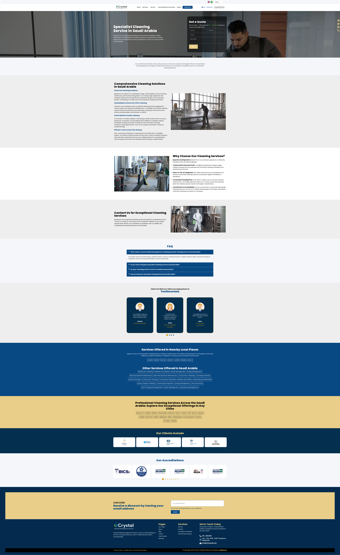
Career (161, 534)
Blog (160, 531)
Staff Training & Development (152, 387)
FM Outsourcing (197, 383)
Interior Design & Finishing (146, 383)
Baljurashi (163, 417)
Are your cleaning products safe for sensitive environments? (152, 269)
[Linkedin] (338, 20)
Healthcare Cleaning (145, 371)
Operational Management (189, 387)
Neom (178, 413)
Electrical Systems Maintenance (141, 375)
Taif (189, 413)
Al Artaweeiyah (188, 417)
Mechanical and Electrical (203, 379)
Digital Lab (223, 550)
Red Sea (163, 360)
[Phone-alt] (338, 30)
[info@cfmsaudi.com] (200, 543)
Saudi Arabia (162, 413)
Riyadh (156, 360)
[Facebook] (338, 27)
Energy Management (194, 371)
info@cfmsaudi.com (209, 543)
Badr (169, 417)
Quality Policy (128, 550)
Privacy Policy (118, 550)
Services (145, 7)
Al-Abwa (198, 417)
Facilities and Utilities (162, 371)
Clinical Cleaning (134, 379)
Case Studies (163, 536)
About (139, 7)
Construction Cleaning (186, 375)
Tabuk (184, 413)
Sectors (153, 7)
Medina (183, 360)
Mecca (190, 360)
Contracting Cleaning (184, 534)
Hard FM (180, 529)
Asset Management (178, 371)
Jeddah (149, 360)
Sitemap (161, 538)
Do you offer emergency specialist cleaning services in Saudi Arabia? (155, 265)
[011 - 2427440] (200, 536)
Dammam (140, 413)
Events (179, 7)
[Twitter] (338, 23)
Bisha (156, 417)
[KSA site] (212, 2)
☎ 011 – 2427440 (206, 7)
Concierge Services (203, 375)
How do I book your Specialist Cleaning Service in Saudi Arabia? (153, 274)
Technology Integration (165, 383)
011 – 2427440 (212, 25)
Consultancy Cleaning (167, 379)
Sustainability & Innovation (166, 7)
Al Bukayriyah (177, 417)
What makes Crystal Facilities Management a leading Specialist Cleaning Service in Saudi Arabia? (165, 252)
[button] (170, 252)
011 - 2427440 (207, 536)
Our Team (162, 527)
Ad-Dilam (167, 421)
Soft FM (180, 527)
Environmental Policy (140, 550)
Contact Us (187, 7)
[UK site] (209, 2)
